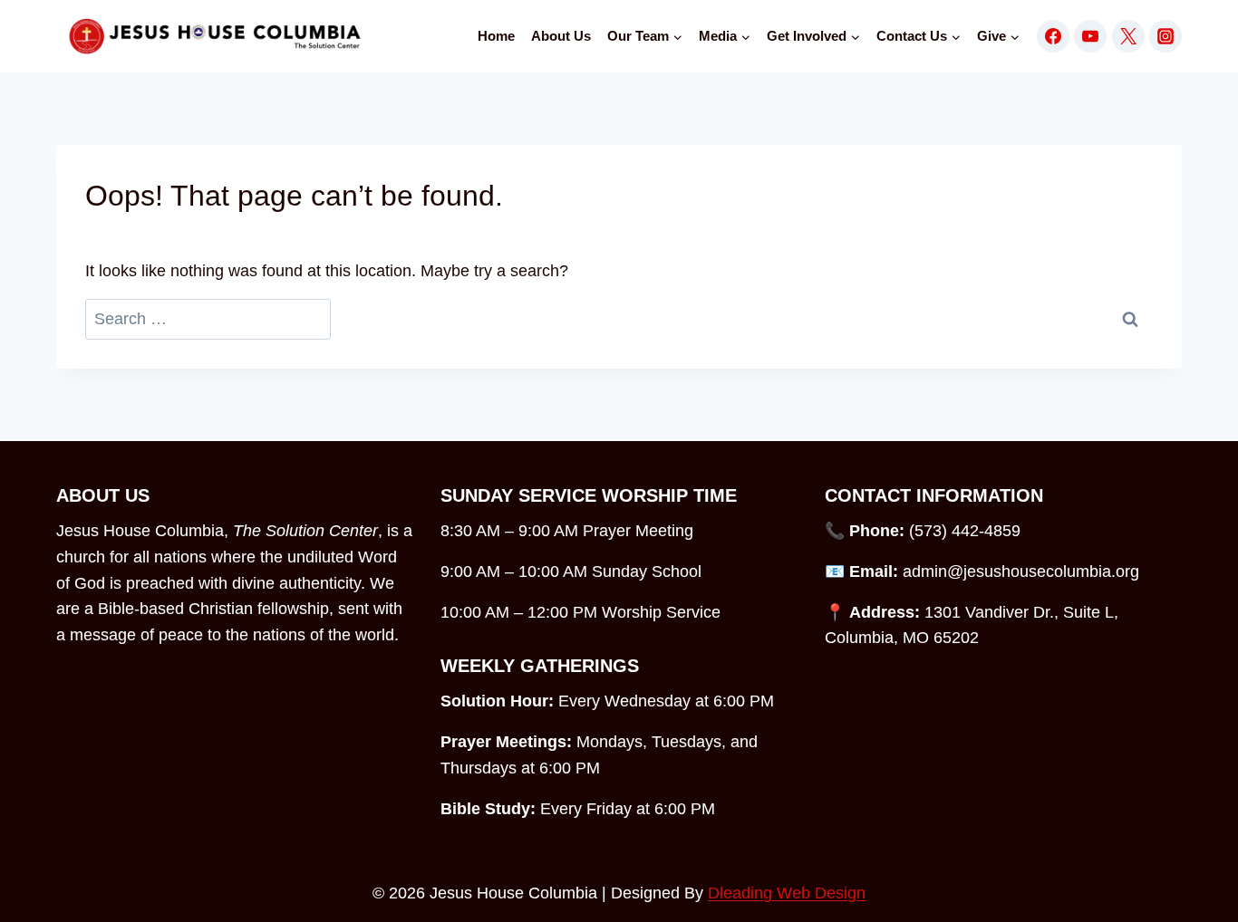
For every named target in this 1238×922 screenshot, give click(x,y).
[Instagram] (1165, 36)
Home (496, 35)
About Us (561, 35)
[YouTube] (1090, 36)
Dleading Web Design (787, 893)
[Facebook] (1053, 36)
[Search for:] (208, 319)
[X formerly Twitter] (1128, 36)
